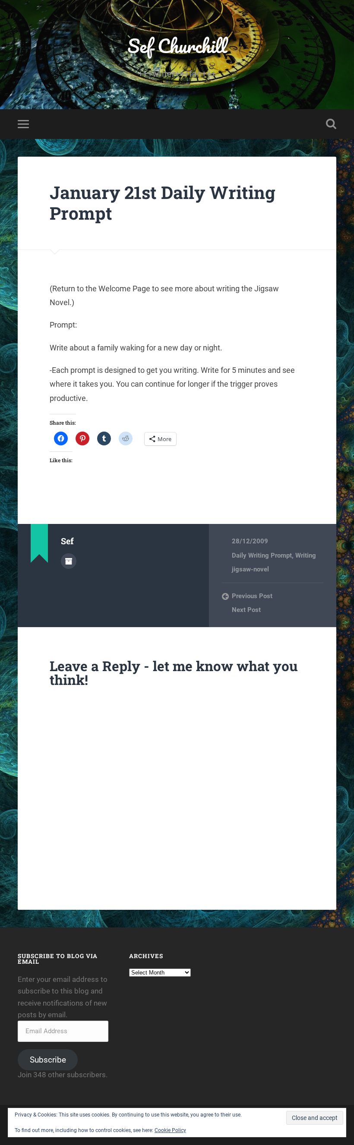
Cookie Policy (170, 1130)
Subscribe (48, 1060)
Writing (305, 555)
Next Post (246, 610)
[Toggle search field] (331, 124)
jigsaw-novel (250, 569)
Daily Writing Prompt (262, 555)
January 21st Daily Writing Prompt (162, 203)
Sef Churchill (177, 45)
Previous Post (252, 596)
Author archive (68, 561)
